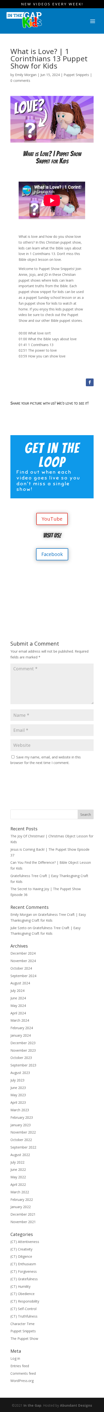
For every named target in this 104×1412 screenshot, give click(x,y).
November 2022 (23, 1132)
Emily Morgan (26, 74)
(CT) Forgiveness (23, 1271)
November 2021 (23, 1221)
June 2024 (18, 998)
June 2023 (18, 1087)
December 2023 (23, 1043)
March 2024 (19, 1020)
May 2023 (18, 1095)
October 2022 (21, 1139)
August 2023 (20, 1072)
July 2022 (17, 1162)
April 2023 (18, 1102)
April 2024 (18, 1013)
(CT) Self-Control (23, 1308)
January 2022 (20, 1206)
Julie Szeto (18, 928)
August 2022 (20, 1154)
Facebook (52, 554)
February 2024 (21, 1028)
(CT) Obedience (22, 1293)
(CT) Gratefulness (24, 1279)
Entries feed (19, 1366)
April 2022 (18, 1184)
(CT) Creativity (21, 1249)
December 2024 (23, 953)
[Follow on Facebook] (90, 382)
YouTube (52, 519)
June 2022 (18, 1169)
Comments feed (23, 1373)
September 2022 (23, 1147)
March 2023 (19, 1110)
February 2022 (21, 1199)
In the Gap (32, 1405)
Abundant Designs (76, 1405)
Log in (15, 1358)
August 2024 (20, 983)
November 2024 (23, 960)
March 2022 (19, 1192)
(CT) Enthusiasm (23, 1264)
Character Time (22, 1323)
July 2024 (17, 990)
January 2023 (20, 1125)
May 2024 (18, 1005)
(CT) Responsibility (24, 1301)
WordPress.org (22, 1380)
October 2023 (21, 1057)
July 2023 (17, 1080)
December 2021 (23, 1214)
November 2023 (23, 1050)
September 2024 (23, 975)
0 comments (20, 80)
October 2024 (21, 968)
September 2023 (23, 1065)
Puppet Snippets (76, 74)
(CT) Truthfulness (23, 1316)
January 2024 (20, 1035)
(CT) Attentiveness (24, 1241)
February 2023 (21, 1117)
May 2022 (18, 1177)
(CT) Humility (20, 1286)
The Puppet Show (24, 1338)
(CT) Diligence (21, 1256)
